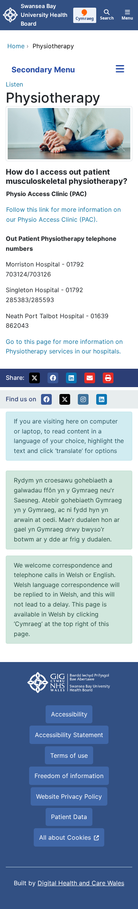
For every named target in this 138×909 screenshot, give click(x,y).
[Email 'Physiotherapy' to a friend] (89, 378)
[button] (34, 378)
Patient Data (69, 817)
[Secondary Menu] (120, 70)
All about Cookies (65, 837)
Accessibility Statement (69, 735)
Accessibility (69, 714)
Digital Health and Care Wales (81, 883)
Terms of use (69, 755)
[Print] (108, 378)
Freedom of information (69, 776)
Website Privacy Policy (69, 796)
